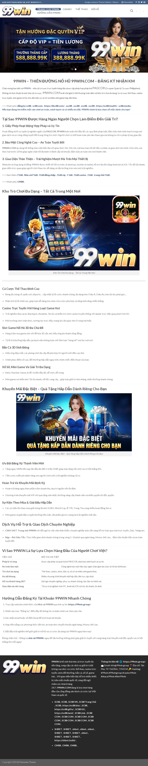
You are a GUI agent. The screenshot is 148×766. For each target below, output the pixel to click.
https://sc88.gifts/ (64, 709)
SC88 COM (67, 716)
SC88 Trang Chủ (87, 701)
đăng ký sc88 (24, 105)
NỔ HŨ (95, 9)
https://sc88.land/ (63, 713)
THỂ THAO (81, 9)
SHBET (58, 729)
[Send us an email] (144, 2)
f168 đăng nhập (47, 175)
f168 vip (61, 175)
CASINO (67, 9)
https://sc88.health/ (106, 105)
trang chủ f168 (102, 175)
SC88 (57, 701)
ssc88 (69, 105)
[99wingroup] (16, 11)
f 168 (69, 175)
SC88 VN (73, 701)
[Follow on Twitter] (142, 2)
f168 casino (80, 175)
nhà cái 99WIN (36, 638)
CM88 (20, 181)
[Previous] (6, 45)
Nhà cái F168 (31, 175)
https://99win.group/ (134, 661)
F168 (20, 175)
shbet (75, 729)
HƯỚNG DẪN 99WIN (48, 12)
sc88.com (38, 105)
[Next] (141, 45)
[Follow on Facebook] (136, 2)
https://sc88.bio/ (71, 705)
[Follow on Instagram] (139, 2)
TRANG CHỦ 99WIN (48, 9)
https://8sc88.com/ (54, 105)
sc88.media (125, 105)
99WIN (27, 88)
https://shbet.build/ (64, 740)
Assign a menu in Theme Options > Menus (101, 2)
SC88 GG (80, 709)
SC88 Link (80, 713)
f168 (90, 175)
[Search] (131, 10)
